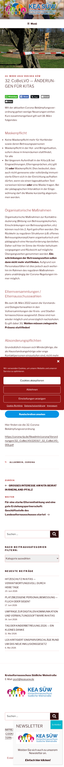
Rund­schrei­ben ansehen (32, 414)
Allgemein (16, 462)
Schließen (56, 724)
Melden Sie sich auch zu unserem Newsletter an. (38, 751)
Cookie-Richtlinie (15, 405)
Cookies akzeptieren (32, 380)
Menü (34, 23)
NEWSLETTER (29, 726)
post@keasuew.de (23, 679)
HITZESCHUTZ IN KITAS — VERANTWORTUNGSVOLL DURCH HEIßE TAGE (25, 583)
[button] (59, 362)
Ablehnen (32, 389)
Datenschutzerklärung (34, 405)
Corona (30, 462)
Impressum (52, 405)
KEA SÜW (35, 76)
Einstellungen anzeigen (32, 398)
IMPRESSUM (12, 729)
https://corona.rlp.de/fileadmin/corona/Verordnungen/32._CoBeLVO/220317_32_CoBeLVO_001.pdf (32, 440)
